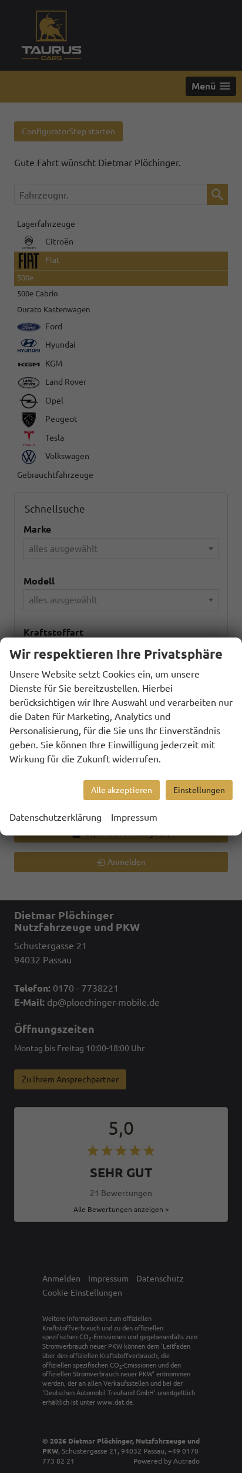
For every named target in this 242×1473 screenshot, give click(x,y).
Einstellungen (199, 790)
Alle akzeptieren (121, 790)
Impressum (134, 817)
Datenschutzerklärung (55, 817)
